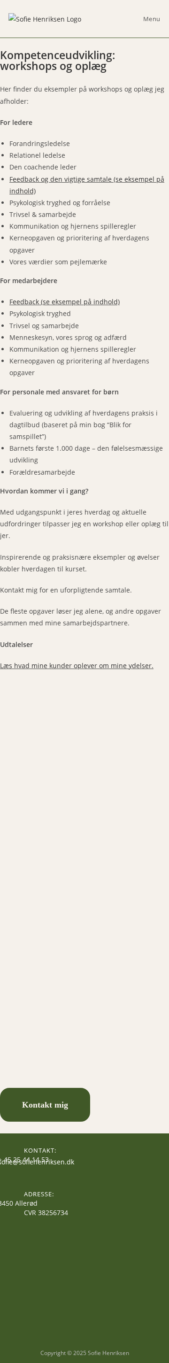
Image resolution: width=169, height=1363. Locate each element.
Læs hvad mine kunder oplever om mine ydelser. (77, 665)
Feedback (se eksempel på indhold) (64, 301)
